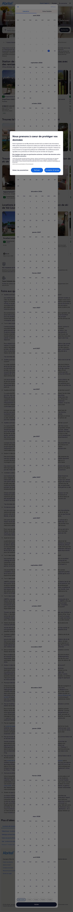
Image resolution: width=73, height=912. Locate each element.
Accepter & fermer (52, 170)
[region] (36, 153)
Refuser (37, 170)
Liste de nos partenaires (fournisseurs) (22, 164)
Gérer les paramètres (20, 170)
